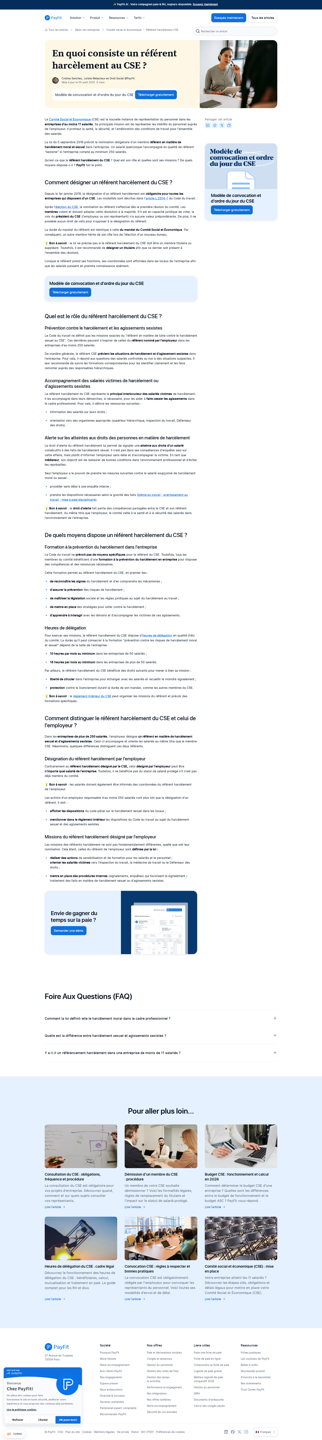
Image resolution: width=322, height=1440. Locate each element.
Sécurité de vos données (162, 1412)
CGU (60, 1432)
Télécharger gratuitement (156, 95)
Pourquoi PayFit (109, 1352)
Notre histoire (108, 1358)
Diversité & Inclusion (112, 1395)
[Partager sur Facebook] (215, 125)
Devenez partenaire (112, 1402)
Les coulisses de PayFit (255, 1358)
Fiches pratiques (251, 1352)
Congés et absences (159, 1358)
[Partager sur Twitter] (222, 125)
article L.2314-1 (157, 198)
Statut (135, 1432)
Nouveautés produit (253, 1371)
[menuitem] (78, 17)
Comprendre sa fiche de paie (211, 1365)
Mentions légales (104, 1432)
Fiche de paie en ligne (207, 1358)
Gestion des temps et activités (158, 1379)
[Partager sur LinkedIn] (208, 125)
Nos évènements (251, 1383)
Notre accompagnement (115, 1365)
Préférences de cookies (170, 1432)
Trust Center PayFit (252, 1389)
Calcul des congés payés (209, 1406)
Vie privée (123, 1432)
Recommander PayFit (113, 1414)
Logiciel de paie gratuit (208, 1371)
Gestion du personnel (160, 1365)
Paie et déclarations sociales (164, 1352)
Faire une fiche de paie (208, 1352)
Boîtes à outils (249, 1365)
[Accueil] (53, 17)
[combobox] (235, 31)
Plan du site (72, 1432)
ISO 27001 (147, 1432)
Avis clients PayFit (111, 1371)
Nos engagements (111, 1377)
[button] (14, 1434)
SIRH (197, 1393)
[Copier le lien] (229, 125)
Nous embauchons (111, 1389)
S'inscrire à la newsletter (256, 1377)
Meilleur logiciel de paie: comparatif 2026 (209, 1379)
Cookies (87, 1432)
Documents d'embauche (209, 1399)
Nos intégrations (157, 1393)
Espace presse (109, 1383)
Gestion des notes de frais (163, 1371)
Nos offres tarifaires (159, 1399)
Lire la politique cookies (22, 1409)
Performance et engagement (164, 1387)
